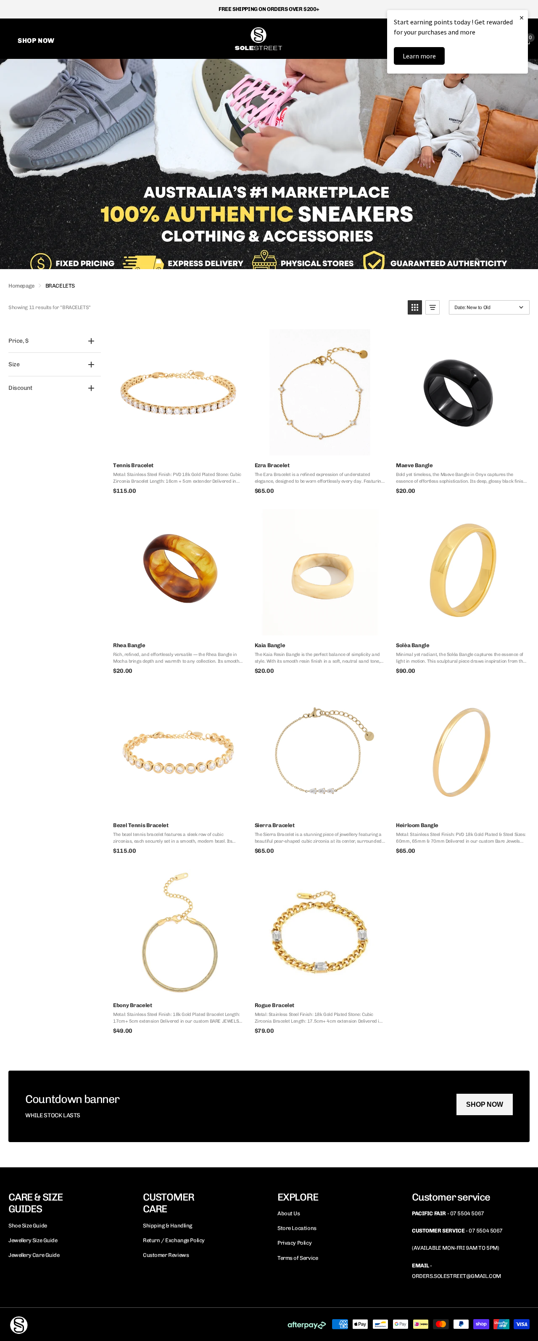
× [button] (522, 17)
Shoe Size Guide (27, 1225)
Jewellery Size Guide (33, 1240)
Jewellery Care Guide (34, 1255)
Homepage (21, 286)
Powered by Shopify (111, 1324)
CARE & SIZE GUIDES (35, 1203)
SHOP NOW (484, 1104)
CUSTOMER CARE (168, 1203)
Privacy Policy (294, 1243)
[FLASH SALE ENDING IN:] (269, 1106)
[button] (415, 307)
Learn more (419, 56)
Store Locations (296, 1228)
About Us (288, 1213)
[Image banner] (269, 164)
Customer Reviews (166, 1255)
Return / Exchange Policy (174, 1240)
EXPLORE (297, 1197)
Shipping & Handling (167, 1225)
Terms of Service (297, 1258)
